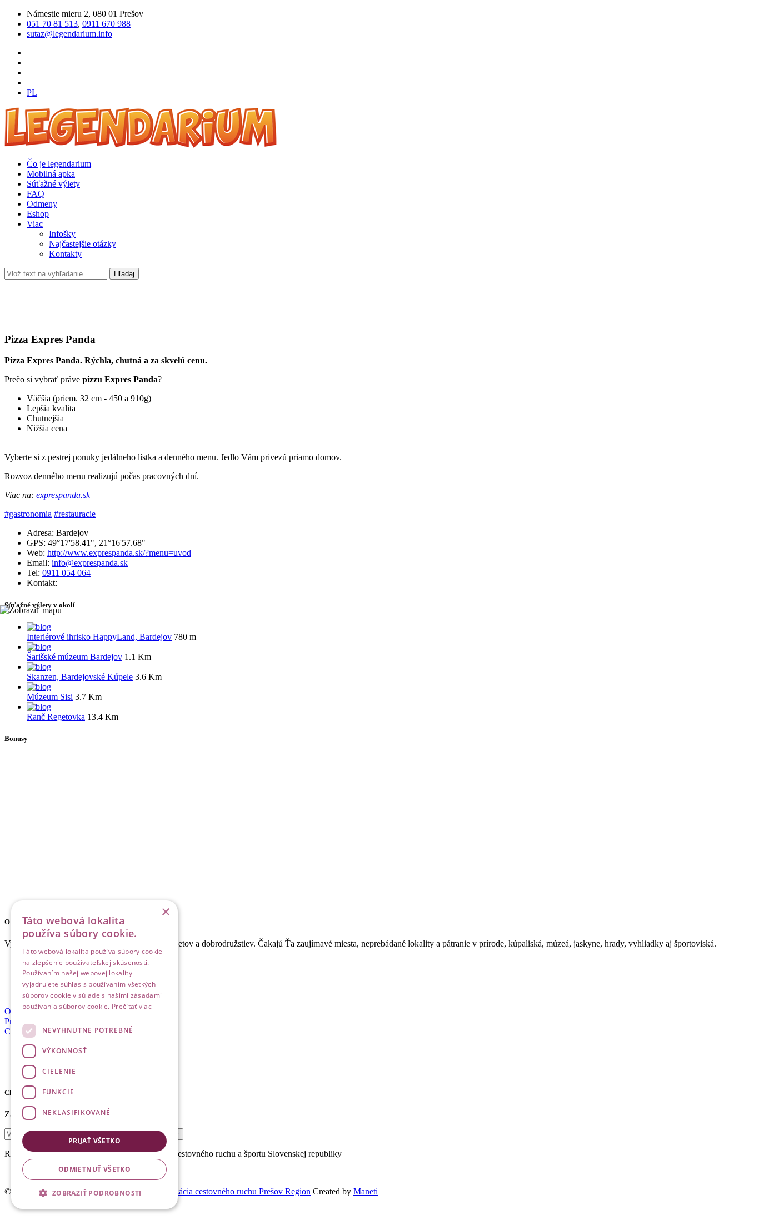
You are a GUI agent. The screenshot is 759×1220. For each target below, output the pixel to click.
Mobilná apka (51, 173)
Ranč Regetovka (56, 716)
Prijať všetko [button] (94, 1141)
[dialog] (94, 1054)
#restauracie (75, 514)
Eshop (38, 213)
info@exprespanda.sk (90, 562)
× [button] (165, 912)
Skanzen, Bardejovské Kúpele (80, 676)
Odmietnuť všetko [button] (94, 1169)
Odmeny (42, 203)
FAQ (35, 193)
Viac (35, 223)
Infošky (62, 233)
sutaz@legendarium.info (69, 33)
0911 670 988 (106, 23)
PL (32, 92)
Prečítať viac (132, 1006)
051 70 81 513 (52, 23)
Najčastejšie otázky (82, 243)
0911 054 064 (66, 572)
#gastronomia (28, 514)
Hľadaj (124, 274)
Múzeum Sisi (50, 696)
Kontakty (65, 253)
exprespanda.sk (63, 495)
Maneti (365, 1191)
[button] (94, 1192)
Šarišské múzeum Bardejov (74, 656)
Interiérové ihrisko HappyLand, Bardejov (99, 636)
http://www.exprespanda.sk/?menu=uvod (119, 552)
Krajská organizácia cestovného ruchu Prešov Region (217, 1191)
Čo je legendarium (59, 163)
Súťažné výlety (53, 183)
